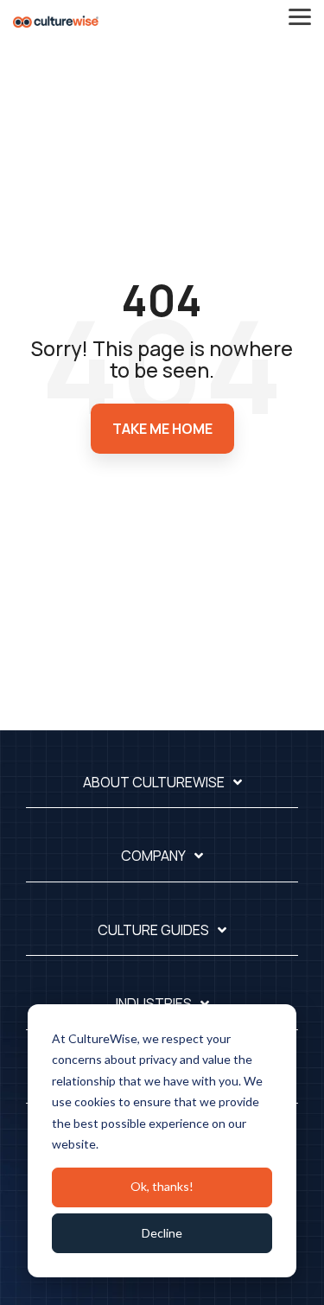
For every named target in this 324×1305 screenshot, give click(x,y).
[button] (300, 15)
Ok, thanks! (162, 1186)
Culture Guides (153, 930)
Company (153, 856)
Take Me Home (162, 428)
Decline (162, 1232)
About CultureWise (154, 782)
